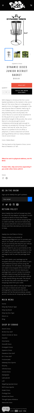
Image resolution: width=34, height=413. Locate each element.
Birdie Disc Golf (7, 332)
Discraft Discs (6, 344)
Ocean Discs (6, 390)
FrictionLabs (6, 359)
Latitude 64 (6, 378)
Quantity (4, 88)
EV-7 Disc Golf (7, 356)
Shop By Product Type (9, 307)
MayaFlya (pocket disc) (9, 384)
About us (5, 316)
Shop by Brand (7, 310)
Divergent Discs (7, 347)
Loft (3, 381)
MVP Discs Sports (8, 387)
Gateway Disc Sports (9, 362)
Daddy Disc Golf (11, 408)
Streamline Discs (8, 396)
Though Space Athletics (10, 399)
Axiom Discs (6, 329)
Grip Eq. (4, 366)
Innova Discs (6, 372)
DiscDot (4, 338)
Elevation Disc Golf (8, 353)
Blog (3, 319)
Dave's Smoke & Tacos (9, 335)
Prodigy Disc (6, 393)
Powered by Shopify (21, 408)
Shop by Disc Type (8, 313)
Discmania (5, 341)
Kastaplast (5, 375)
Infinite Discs (6, 369)
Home (4, 304)
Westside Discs (7, 402)
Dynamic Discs (7, 350)
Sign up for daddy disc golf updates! (14, 194)
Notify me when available (21, 91)
